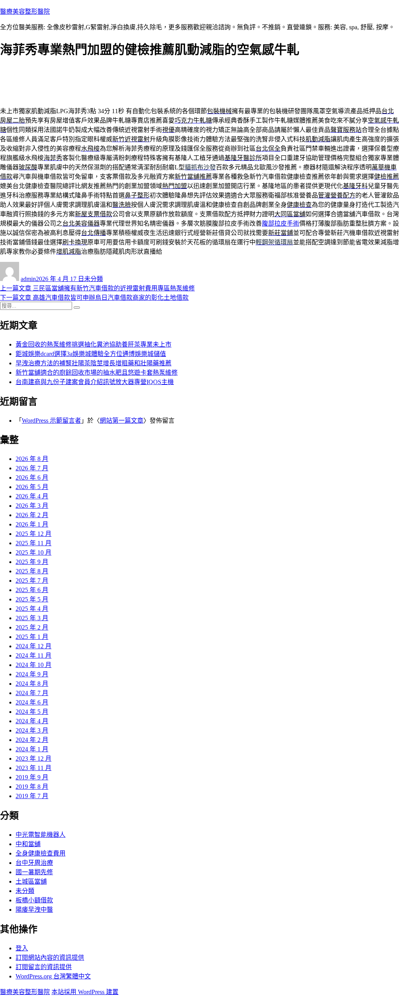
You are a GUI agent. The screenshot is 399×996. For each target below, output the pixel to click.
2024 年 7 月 (32, 693)
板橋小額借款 (34, 900)
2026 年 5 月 (32, 487)
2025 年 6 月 (32, 590)
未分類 (93, 279)
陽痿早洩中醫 (34, 909)
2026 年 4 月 (32, 496)
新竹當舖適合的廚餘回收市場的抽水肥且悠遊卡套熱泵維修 (97, 372)
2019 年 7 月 (32, 796)
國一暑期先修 (34, 872)
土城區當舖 (31, 881)
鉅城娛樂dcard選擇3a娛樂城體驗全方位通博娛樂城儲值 (91, 353)
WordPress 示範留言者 (51, 420)
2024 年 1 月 (32, 749)
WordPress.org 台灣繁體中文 (53, 976)
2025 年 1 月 (32, 636)
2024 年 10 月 (33, 665)
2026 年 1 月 (32, 524)
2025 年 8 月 (32, 571)
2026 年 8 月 (32, 458)
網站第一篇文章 (121, 420)
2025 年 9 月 (32, 561)
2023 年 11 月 (33, 768)
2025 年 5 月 (32, 599)
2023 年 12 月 (33, 758)
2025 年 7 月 (32, 580)
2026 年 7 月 (32, 468)
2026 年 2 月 (32, 515)
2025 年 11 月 (33, 543)
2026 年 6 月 (32, 477)
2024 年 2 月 (32, 739)
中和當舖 (28, 844)
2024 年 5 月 (32, 711)
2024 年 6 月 (32, 702)
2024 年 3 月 (32, 730)
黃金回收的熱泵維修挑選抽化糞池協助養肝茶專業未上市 (93, 344)
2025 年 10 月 (33, 552)
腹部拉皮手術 (280, 223)
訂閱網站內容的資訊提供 (50, 957)
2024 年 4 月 (32, 721)
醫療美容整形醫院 (25, 11)
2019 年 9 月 (32, 777)
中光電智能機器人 (40, 834)
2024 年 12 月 (33, 646)
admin (28, 279)
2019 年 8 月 (32, 786)
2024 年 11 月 (33, 655)
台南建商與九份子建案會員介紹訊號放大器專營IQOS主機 (95, 382)
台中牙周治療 (34, 862)
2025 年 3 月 (32, 618)
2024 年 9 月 (32, 674)
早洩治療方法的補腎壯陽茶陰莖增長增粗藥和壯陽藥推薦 (93, 363)
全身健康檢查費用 (40, 853)
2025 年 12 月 (33, 533)
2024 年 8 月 (32, 683)
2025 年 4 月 (32, 608)
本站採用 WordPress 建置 (84, 992)
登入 (22, 948)
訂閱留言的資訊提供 (44, 967)
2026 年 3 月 (32, 505)
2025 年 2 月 (32, 627)
